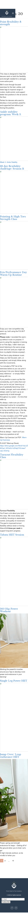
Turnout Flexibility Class (11, 456)
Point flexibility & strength (11, 23)
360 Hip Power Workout (9, 610)
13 (13, 860)
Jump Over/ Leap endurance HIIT (10, 755)
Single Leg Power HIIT (13, 680)
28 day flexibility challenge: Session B (12, 167)
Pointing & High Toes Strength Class (13, 218)
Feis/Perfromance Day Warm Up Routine (13, 273)
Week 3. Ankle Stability (8, 162)
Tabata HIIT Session (12, 534)
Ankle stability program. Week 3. (10, 113)
